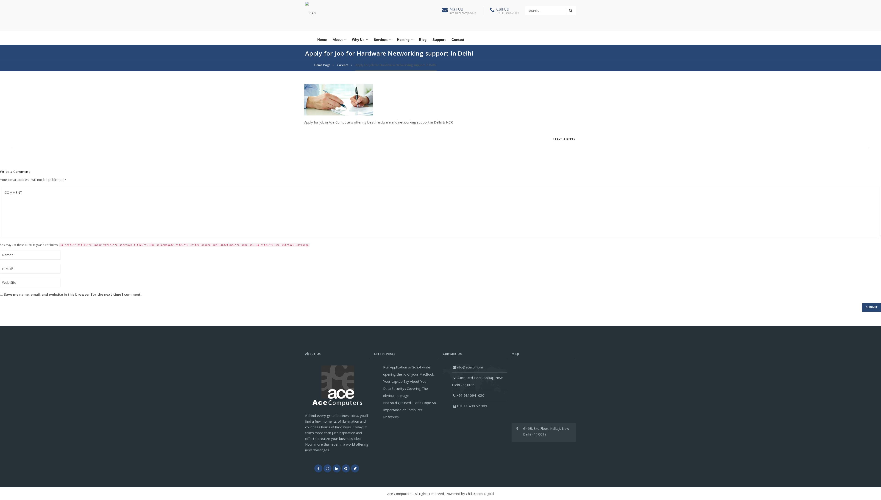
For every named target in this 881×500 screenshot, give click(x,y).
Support (439, 40)
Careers (342, 65)
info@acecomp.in (470, 367)
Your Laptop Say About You (404, 381)
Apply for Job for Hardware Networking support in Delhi (396, 65)
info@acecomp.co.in (462, 13)
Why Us (358, 40)
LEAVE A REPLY (564, 139)
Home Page (322, 65)
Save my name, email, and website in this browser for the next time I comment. (73, 294)
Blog (423, 40)
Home (322, 40)
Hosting (403, 40)
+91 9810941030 (470, 395)
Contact (458, 40)
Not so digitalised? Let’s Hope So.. (410, 402)
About (338, 40)
